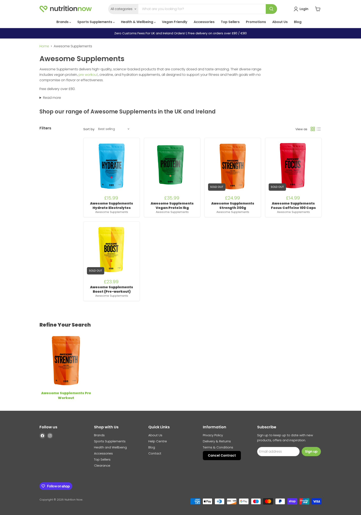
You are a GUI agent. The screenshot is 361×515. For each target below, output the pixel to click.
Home (44, 46)
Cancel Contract (222, 455)
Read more (52, 97)
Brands (62, 21)
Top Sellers (230, 21)
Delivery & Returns (217, 441)
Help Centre (157, 441)
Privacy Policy (213, 435)
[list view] (319, 129)
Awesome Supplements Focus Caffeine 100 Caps (293, 205)
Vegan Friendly (174, 21)
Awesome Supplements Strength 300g (232, 205)
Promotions (256, 21)
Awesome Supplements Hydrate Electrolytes (111, 205)
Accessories (204, 21)
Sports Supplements (95, 21)
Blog (297, 21)
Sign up (311, 451)
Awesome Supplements (111, 212)
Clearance (102, 465)
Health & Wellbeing (137, 21)
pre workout (88, 74)
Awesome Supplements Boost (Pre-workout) (111, 289)
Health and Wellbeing (110, 447)
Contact (154, 453)
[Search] (271, 9)
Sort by (88, 129)
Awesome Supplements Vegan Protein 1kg (172, 205)
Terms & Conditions (218, 447)
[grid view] (313, 129)
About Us (280, 21)
